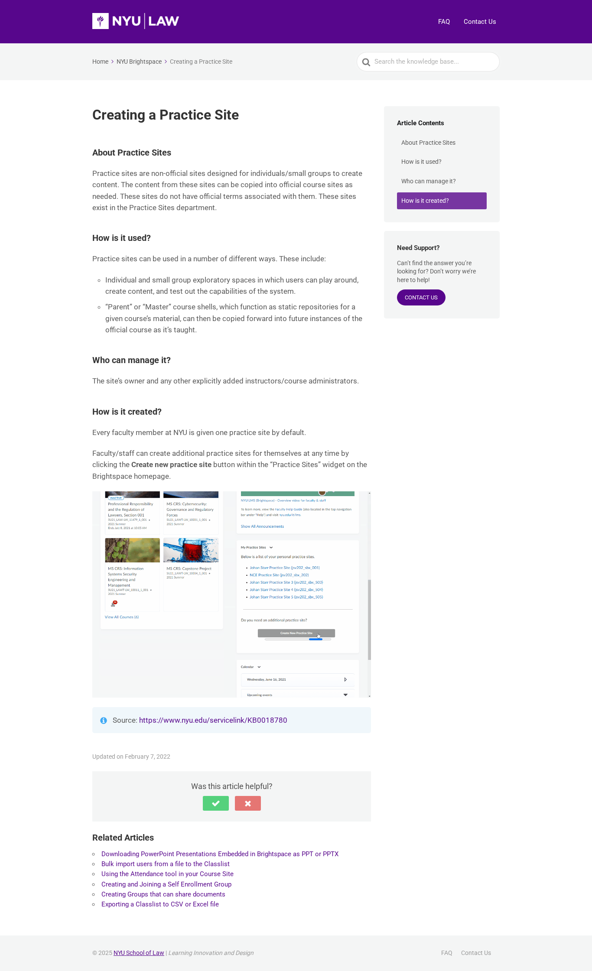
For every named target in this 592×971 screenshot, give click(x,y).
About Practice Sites (428, 142)
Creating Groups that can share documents (163, 894)
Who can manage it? (428, 181)
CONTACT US (421, 297)
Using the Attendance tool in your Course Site (167, 874)
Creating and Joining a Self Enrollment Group (166, 884)
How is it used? (421, 161)
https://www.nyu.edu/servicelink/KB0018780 (213, 720)
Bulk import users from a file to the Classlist (165, 864)
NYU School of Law (139, 952)
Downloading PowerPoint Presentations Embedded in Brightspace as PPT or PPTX (219, 854)
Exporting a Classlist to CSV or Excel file (160, 904)
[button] (216, 803)
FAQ (444, 22)
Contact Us (480, 22)
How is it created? (425, 200)
